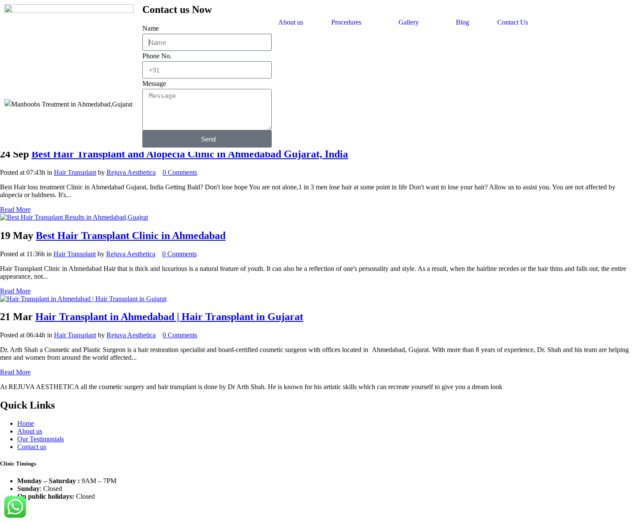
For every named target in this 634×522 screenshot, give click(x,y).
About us (290, 22)
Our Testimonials (40, 439)
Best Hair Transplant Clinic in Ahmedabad (131, 235)
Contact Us (512, 22)
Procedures (346, 22)
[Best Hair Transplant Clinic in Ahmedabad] (74, 217)
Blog (462, 22)
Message (154, 83)
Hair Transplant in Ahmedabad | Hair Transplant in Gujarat (169, 316)
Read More (15, 209)
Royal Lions (393, 511)
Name (150, 28)
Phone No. (157, 56)
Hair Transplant (75, 172)
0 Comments (180, 172)
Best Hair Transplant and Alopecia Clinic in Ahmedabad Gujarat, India (189, 154)
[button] (351, 22)
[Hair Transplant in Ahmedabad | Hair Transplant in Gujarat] (83, 298)
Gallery (409, 22)
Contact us (31, 446)
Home (25, 423)
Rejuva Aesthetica (131, 172)
